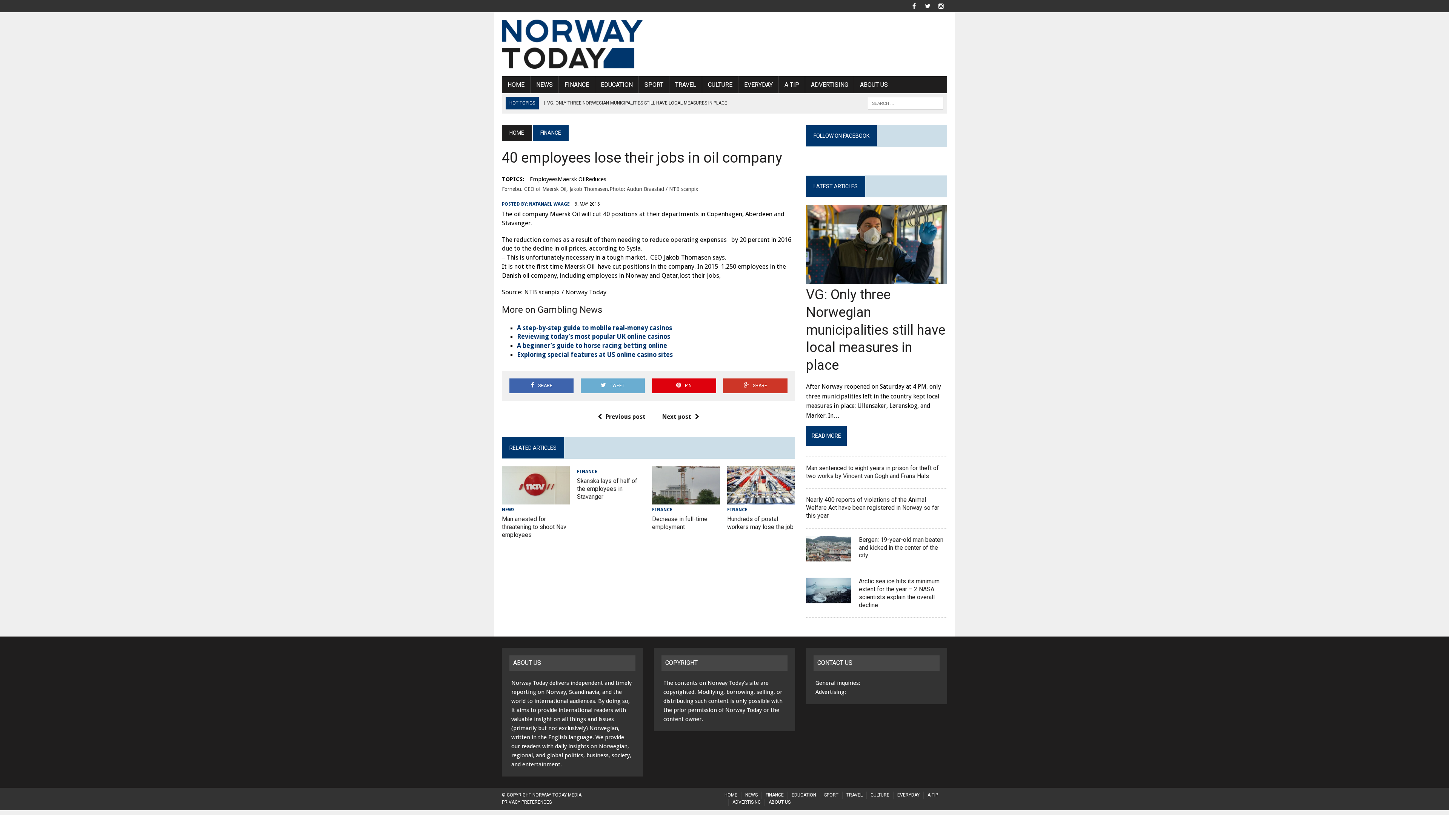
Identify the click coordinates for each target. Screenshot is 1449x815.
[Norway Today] (572, 44)
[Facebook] (914, 5)
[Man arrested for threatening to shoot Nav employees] (536, 499)
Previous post (626, 416)
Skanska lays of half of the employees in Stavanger (607, 488)
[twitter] (927, 5)
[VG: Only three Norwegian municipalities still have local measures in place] (876, 279)
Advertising (829, 84)
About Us (874, 84)
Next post (676, 416)
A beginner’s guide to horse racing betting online (592, 345)
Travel (685, 84)
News (544, 84)
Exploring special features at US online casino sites (595, 354)
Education (617, 84)
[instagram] (941, 5)
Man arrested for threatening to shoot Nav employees (534, 526)
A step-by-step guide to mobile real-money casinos (594, 328)
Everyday (758, 84)
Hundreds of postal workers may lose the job (760, 523)
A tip (791, 84)
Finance (577, 84)
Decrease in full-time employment (680, 523)
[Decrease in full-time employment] (686, 499)
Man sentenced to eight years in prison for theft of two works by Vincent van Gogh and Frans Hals (872, 472)
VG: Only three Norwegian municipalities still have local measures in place (875, 330)
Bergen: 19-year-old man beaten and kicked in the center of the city (901, 547)
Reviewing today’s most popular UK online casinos (593, 336)
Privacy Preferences (527, 802)
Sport (654, 84)
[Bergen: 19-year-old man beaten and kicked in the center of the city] (828, 556)
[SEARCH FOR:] (905, 102)
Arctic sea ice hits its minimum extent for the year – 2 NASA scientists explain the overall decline (899, 593)
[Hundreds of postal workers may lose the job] (761, 499)
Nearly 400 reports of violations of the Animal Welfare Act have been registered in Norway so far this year (872, 507)
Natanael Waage (549, 204)
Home (516, 84)
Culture (720, 84)
